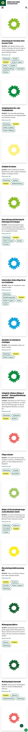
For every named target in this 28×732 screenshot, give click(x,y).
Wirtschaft (20, 69)
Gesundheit (15, 473)
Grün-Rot (6, 585)
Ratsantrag (6, 59)
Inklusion (16, 525)
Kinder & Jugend (17, 62)
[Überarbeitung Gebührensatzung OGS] (14, 551)
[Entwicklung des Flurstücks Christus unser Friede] (14, 24)
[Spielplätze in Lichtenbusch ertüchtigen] (14, 323)
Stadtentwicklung (8, 69)
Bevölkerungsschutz (9, 297)
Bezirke (15, 59)
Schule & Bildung (8, 130)
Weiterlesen (5, 55)
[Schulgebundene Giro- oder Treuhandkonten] (14, 91)
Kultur (5, 65)
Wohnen (5, 72)
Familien (5, 62)
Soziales (12, 65)
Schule (19, 300)
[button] (3, 7)
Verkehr (5, 304)
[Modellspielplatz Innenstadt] (14, 665)
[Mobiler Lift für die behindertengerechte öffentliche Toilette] (14, 493)
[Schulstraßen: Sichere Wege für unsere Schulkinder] (14, 263)
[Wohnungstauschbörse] (14, 608)
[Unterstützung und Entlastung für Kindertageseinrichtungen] (14, 203)
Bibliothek (16, 415)
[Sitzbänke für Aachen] (14, 150)
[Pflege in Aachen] (14, 438)
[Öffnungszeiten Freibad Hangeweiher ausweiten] (14, 718)
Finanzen (6, 244)
